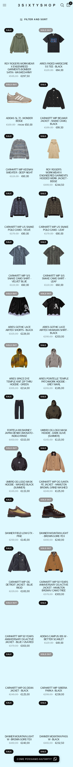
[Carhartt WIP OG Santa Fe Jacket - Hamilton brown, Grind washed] (53, 461)
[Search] (62, 5)
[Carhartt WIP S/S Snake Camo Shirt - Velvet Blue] (19, 255)
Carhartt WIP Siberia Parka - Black (53, 689)
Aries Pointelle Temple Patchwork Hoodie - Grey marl (54, 381)
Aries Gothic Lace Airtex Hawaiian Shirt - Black (53, 330)
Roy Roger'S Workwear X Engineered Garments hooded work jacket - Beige (53, 175)
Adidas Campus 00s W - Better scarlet (53, 638)
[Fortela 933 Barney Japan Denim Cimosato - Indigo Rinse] (19, 409)
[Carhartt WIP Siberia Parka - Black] (53, 667)
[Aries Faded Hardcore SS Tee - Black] (53, 43)
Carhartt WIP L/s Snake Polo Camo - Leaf (53, 228)
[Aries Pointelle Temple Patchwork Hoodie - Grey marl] (53, 358)
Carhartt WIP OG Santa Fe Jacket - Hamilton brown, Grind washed (53, 484)
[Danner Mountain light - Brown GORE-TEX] (53, 512)
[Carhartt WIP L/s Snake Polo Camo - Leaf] (53, 206)
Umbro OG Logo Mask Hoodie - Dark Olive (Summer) (53, 433)
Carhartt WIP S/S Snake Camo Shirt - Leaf (54, 278)
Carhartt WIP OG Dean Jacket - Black (19, 689)
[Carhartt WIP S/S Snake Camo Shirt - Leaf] (53, 255)
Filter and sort (36, 19)
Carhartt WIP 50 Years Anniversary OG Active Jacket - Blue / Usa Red (19, 639)
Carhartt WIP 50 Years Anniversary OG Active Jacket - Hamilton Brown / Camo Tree (53, 586)
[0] (67, 5)
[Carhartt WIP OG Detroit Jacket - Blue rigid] (19, 561)
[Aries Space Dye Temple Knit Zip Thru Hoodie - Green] (19, 358)
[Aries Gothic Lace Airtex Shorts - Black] (19, 306)
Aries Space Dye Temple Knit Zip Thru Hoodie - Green (19, 381)
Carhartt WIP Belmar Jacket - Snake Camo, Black (53, 121)
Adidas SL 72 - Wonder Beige (19, 120)
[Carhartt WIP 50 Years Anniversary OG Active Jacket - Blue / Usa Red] (19, 615)
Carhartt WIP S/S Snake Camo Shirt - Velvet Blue (19, 278)
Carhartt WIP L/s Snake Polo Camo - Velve (19, 228)
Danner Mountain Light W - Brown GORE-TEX (19, 738)
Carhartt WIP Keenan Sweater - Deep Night (19, 171)
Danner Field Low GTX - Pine (19, 535)
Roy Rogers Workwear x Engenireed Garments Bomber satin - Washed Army (19, 68)
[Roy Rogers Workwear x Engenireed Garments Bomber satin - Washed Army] (19, 43)
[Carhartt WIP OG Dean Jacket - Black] (19, 667)
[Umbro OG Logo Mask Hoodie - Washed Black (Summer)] (19, 461)
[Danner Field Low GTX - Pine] (19, 512)
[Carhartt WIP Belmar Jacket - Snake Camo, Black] (53, 97)
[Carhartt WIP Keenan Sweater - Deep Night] (19, 148)
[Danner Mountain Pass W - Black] (53, 715)
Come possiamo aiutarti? (35, 759)
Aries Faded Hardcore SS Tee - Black (54, 65)
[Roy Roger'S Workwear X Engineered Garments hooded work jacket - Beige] (53, 148)
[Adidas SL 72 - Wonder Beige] (19, 97)
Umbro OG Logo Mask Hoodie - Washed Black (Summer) (19, 484)
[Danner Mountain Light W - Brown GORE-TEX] (19, 715)
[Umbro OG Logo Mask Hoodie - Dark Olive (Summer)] (53, 409)
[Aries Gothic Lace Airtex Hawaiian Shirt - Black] (53, 306)
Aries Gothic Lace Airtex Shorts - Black (19, 328)
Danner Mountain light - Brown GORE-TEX (53, 535)
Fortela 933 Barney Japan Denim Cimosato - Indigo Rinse (19, 433)
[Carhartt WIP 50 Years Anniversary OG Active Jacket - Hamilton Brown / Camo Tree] (53, 561)
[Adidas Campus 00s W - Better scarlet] (53, 615)
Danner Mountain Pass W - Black (53, 738)
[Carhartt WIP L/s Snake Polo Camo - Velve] (19, 206)
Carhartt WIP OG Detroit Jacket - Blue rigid (19, 585)
